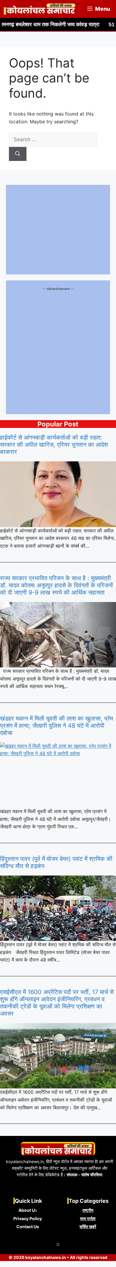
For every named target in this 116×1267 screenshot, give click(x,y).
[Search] (17, 154)
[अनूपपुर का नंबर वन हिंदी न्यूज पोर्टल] (40, 9)
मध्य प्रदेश (87, 1218)
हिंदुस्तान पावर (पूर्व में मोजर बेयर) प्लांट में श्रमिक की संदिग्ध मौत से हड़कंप (56, 862)
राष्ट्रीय (87, 1210)
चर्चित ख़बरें (87, 1226)
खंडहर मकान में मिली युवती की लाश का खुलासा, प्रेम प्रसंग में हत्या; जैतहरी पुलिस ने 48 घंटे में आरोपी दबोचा (56, 725)
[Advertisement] (58, 350)
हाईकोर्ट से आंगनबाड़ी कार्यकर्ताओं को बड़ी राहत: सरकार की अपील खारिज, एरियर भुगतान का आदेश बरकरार (54, 444)
